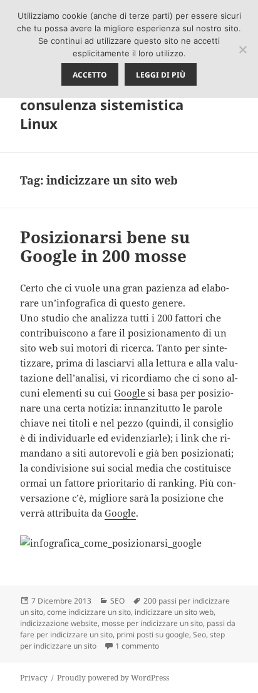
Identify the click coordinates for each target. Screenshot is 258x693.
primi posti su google (152, 634)
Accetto (90, 74)
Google (131, 393)
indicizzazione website (59, 623)
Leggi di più (160, 74)
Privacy (34, 677)
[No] (242, 49)
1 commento (137, 645)
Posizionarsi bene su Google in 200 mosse (105, 246)
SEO (117, 600)
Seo (199, 634)
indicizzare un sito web (174, 612)
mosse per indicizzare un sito (152, 623)
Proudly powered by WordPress (113, 677)
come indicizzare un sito (89, 612)
